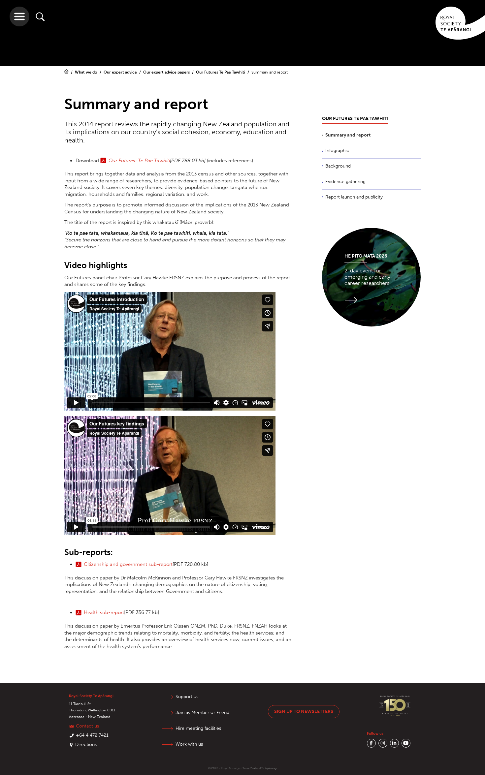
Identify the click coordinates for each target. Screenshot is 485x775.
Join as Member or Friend (202, 712)
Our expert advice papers (167, 72)
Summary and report (348, 135)
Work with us (189, 744)
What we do (86, 72)
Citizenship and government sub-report (128, 564)
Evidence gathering (345, 181)
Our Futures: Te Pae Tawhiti (139, 161)
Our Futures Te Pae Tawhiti (221, 72)
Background (338, 166)
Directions (86, 744)
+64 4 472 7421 (92, 735)
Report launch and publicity (354, 197)
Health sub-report (104, 612)
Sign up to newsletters (303, 711)
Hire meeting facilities (198, 728)
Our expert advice (121, 72)
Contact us (87, 726)
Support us (187, 696)
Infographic (337, 150)
